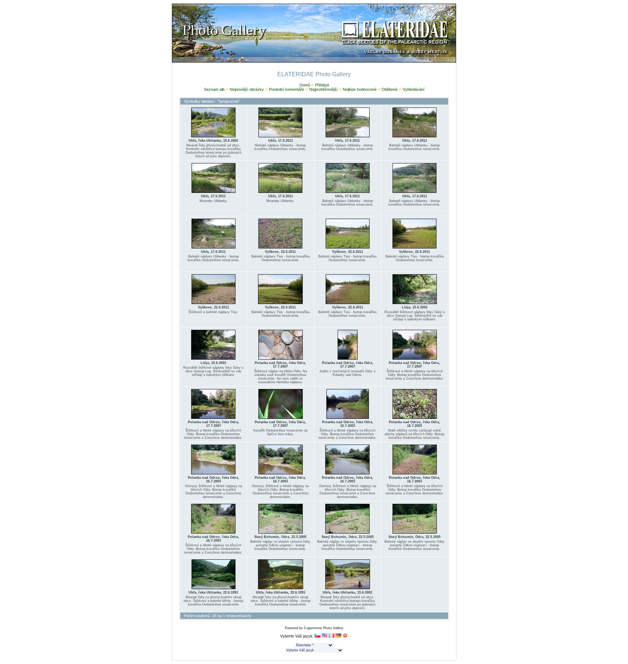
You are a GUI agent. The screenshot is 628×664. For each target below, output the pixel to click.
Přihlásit (322, 85)
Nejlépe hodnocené (360, 89)
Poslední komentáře (286, 89)
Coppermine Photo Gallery (323, 628)
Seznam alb (214, 89)
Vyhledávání (413, 89)
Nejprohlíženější (323, 89)
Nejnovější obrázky (247, 89)
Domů (304, 85)
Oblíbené (390, 89)
